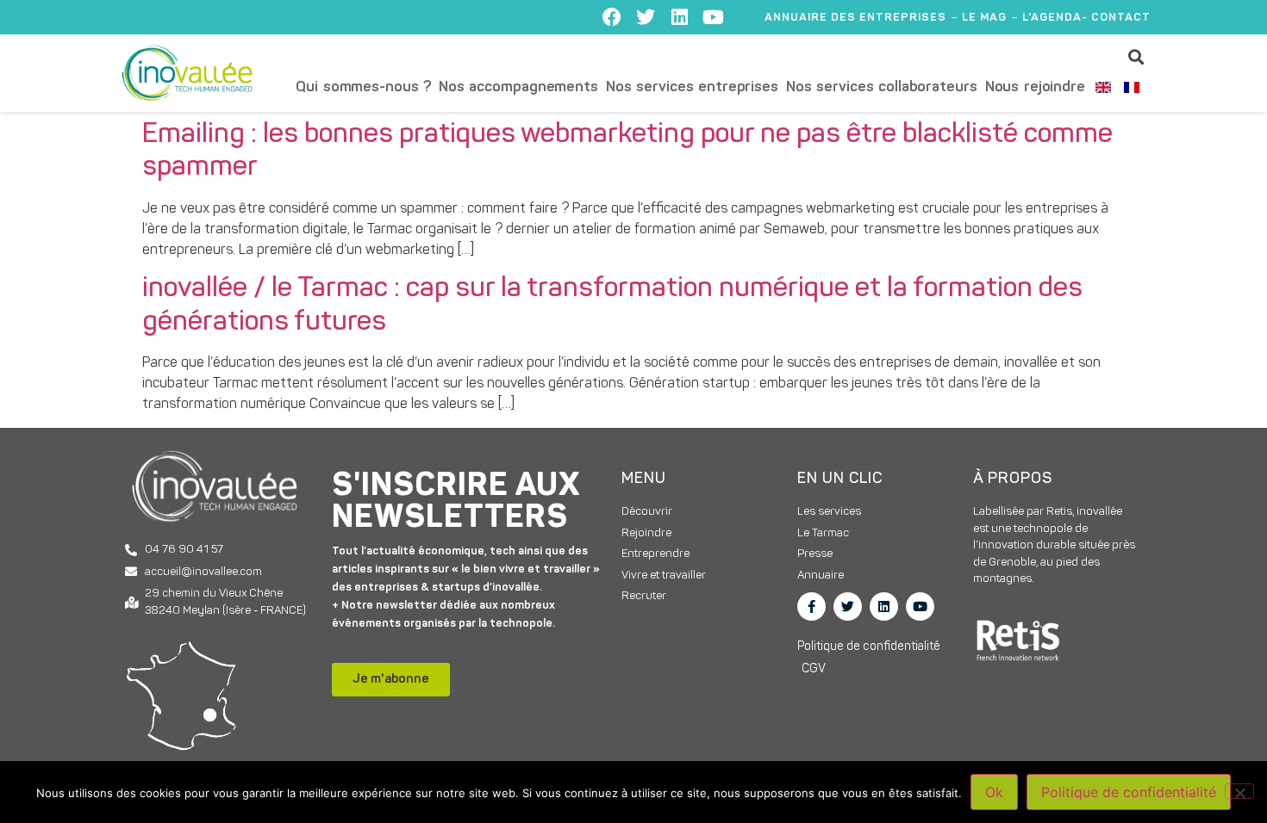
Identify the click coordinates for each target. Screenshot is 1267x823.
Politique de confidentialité (1128, 792)
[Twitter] (645, 17)
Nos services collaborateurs (881, 87)
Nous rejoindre (1035, 87)
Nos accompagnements (518, 87)
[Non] (1239, 791)
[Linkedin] (679, 17)
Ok (994, 792)
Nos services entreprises (692, 87)
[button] (1136, 56)
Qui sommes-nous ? (363, 87)
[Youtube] (712, 17)
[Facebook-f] (811, 606)
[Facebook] (611, 17)
